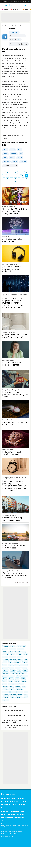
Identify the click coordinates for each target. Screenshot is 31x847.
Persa (23, 686)
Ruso (26, 692)
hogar (26, 825)
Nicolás (19, 158)
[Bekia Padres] (6, 5)
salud (15, 825)
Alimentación (5, 798)
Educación (4, 801)
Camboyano (12, 657)
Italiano (10, 681)
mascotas (9, 825)
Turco (25, 694)
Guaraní (24, 673)
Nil (21, 154)
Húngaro (11, 678)
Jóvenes (4, 821)
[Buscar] (25, 5)
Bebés (23, 811)
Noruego (18, 686)
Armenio (17, 651)
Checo (5, 662)
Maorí (21, 684)
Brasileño (19, 654)
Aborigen (5, 646)
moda (9, 824)
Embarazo (4, 811)
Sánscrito (5, 694)
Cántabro (5, 659)
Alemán (5, 649)
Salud (13, 798)
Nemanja (23, 162)
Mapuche (5, 686)
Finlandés (5, 670)
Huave (4, 678)
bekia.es (4, 824)
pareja (3, 825)
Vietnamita (19, 697)
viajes (5, 827)
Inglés (17, 678)
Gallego (25, 670)
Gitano (12, 673)
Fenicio (24, 667)
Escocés (5, 667)
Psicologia (20, 798)
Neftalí (5, 154)
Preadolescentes (7, 817)
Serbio (20, 694)
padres (25, 824)
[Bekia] (4, 1)
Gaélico (19, 670)
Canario (20, 657)
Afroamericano (21, 646)
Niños (3, 814)
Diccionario (5, 808)
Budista (5, 657)
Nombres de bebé (14, 25)
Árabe (4, 651)
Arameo (11, 651)
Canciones (21, 804)
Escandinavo (23, 665)
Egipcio (11, 665)
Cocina (25, 1)
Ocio (11, 801)
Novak (12, 158)
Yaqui (25, 697)
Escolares (20, 814)
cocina (19, 824)
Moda (15, 1)
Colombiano (17, 662)
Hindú (18, 675)
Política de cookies (7, 834)
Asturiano (5, 654)
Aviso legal (4, 831)
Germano (5, 673)
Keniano (24, 681)
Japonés (17, 681)
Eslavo (11, 667)
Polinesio (11, 689)
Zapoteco (5, 700)
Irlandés (23, 678)
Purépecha (6, 692)
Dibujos (14, 804)
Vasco (12, 697)
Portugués (19, 689)
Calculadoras (5, 804)
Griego (18, 673)
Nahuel (13, 150)
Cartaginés (13, 659)
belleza (14, 824)
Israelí (4, 681)
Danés (4, 665)
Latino (10, 684)
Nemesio (6, 162)
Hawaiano (5, 675)
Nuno (5, 150)
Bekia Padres (5, 25)
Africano (12, 646)
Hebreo (13, 675)
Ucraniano (5, 697)
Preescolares (11, 814)
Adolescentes (19, 817)
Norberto (14, 154)
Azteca (12, 654)
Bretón (25, 654)
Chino (10, 662)
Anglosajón (20, 649)
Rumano (20, 692)
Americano (12, 649)
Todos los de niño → (10, 166)
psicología (21, 825)
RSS (15, 834)
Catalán (20, 659)
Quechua (13, 692)
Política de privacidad (15, 831)
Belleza (20, 1)
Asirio (23, 651)
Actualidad (10, 1)
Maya (11, 686)
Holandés (24, 675)
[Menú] (28, 5)
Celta (26, 659)
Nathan (15, 162)
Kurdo (4, 684)
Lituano (16, 684)
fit (2, 827)
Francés (13, 670)
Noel (19, 150)
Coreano (25, 662)
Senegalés (13, 694)
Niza (5, 158)
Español (18, 667)
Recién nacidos (15, 811)
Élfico (16, 665)
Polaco (5, 689)
